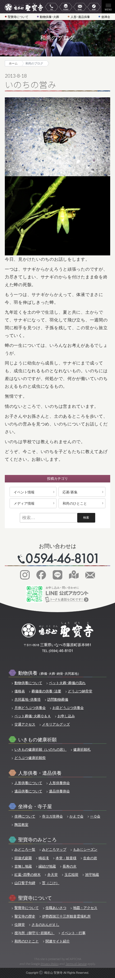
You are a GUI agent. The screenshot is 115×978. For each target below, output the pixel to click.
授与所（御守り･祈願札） (34, 932)
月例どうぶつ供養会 (29, 707)
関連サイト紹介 (57, 941)
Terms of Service (76, 963)
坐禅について (24, 816)
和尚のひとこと (75, 503)
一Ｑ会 (95, 816)
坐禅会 (105, 16)
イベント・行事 (73, 932)
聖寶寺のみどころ (37, 839)
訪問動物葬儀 (57, 699)
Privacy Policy (50, 963)
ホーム (13, 63)
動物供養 (49, 672)
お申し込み (66, 716)
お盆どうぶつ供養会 (68, 707)
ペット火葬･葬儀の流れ (67, 682)
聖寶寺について (18, 16)
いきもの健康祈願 (37, 739)
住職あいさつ (55, 907)
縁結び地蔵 (47, 866)
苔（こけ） (50, 882)
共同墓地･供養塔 (27, 699)
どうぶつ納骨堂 (80, 691)
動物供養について (28, 682)
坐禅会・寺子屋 (35, 806)
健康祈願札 (82, 749)
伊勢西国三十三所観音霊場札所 (66, 916)
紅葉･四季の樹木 (27, 874)
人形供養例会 (59, 782)
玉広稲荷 (71, 874)
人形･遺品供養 (80, 16)
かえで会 (76, 816)
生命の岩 (90, 858)
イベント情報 (24, 491)
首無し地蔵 (23, 866)
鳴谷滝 (44, 858)
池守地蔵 (92, 874)
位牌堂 (19, 924)
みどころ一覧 (24, 849)
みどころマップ (54, 849)
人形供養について (28, 782)
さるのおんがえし (45, 924)
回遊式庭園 (23, 858)
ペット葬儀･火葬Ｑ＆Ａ (32, 716)
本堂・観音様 (66, 858)
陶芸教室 (21, 824)
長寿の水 (69, 866)
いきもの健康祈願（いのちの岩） (40, 749)
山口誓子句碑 (24, 882)
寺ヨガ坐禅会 (52, 816)
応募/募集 (70, 491)
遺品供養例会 (59, 791)
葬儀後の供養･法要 (46, 691)
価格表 (19, 691)
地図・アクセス (85, 907)
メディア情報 (24, 503)
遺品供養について (28, 791)
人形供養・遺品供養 (40, 772)
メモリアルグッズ (56, 724)
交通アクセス (24, 724)
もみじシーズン (85, 849)
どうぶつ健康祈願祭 (29, 757)
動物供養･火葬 (49, 16)
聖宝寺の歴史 (24, 916)
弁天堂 (52, 874)
